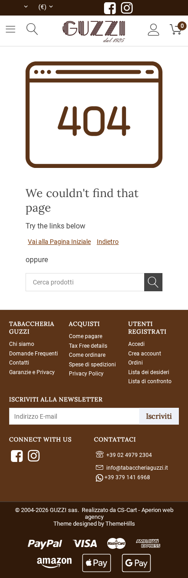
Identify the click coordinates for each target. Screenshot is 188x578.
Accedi (136, 344)
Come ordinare (87, 355)
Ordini (135, 363)
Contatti (19, 363)
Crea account (144, 353)
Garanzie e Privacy (32, 372)
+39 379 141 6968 (126, 477)
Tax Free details (88, 346)
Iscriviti (159, 416)
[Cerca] (153, 282)
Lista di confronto (150, 381)
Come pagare (85, 336)
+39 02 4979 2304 (128, 455)
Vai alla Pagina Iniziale (59, 241)
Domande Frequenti (33, 353)
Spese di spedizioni (92, 364)
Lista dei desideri (148, 372)
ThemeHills (120, 523)
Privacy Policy (86, 373)
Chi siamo (21, 344)
